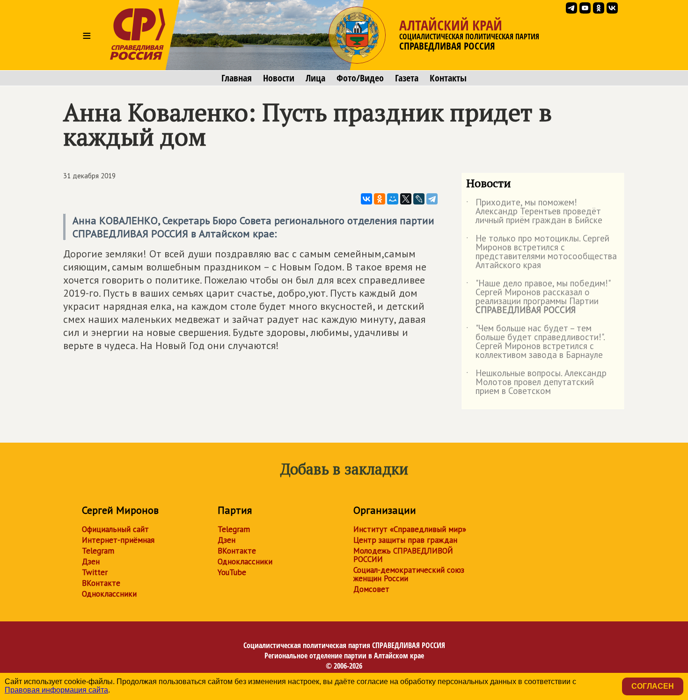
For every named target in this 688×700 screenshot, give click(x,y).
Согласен (652, 686)
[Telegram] (432, 198)
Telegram (98, 551)
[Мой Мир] (392, 198)
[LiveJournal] (419, 198)
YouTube (232, 572)
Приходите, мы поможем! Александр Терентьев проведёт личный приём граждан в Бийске (534, 212)
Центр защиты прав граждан (405, 540)
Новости (278, 78)
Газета (406, 78)
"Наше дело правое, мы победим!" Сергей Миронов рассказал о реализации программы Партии (538, 297)
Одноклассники (109, 594)
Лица (315, 78)
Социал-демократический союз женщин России (408, 574)
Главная (236, 78)
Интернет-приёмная (118, 540)
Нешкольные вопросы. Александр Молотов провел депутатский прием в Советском (536, 382)
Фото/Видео (360, 78)
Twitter (95, 572)
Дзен (91, 561)
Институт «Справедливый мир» (409, 529)
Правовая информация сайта (56, 690)
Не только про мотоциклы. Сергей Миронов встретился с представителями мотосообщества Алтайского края (541, 252)
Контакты (448, 78)
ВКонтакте (101, 583)
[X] (405, 198)
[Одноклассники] (379, 198)
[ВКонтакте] (366, 198)
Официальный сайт (115, 529)
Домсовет (371, 589)
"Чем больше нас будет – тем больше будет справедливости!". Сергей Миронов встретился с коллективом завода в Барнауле (535, 342)
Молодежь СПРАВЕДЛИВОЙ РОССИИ (403, 555)
